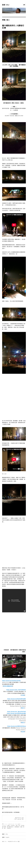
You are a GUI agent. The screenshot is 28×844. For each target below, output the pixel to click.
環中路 (22, 825)
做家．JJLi (5, 834)
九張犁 (8, 825)
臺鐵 (21, 826)
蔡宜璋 (23, 731)
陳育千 (23, 707)
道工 (5, 828)
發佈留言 (9, 828)
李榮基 (23, 695)
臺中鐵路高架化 (10, 826)
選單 (24, 4)
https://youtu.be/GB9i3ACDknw (16, 726)
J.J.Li (5, 824)
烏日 (19, 825)
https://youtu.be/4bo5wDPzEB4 (16, 698)
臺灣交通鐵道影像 (8, 686)
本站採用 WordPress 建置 (14, 841)
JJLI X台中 (17, 824)
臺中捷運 (4, 826)
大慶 (16, 825)
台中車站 (13, 825)
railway (4, 825)
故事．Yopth (5, 837)
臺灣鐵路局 (17, 826)
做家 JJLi (5, 5)
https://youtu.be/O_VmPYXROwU (16, 689)
